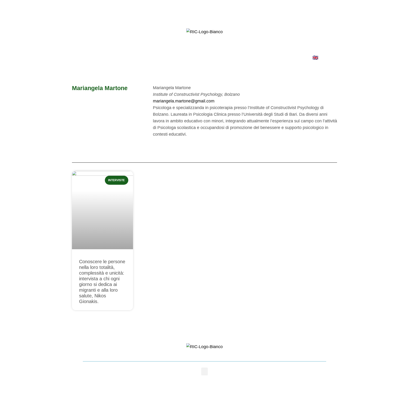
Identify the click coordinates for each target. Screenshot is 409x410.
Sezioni (202, 57)
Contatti (263, 57)
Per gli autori (167, 57)
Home (97, 57)
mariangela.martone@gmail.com (183, 101)
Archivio (232, 57)
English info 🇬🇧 (301, 57)
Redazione (129, 57)
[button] (204, 371)
